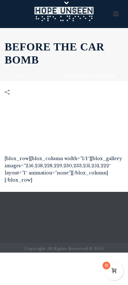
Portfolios (45, 76)
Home (19, 76)
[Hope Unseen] (64, 14)
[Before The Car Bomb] (64, 128)
